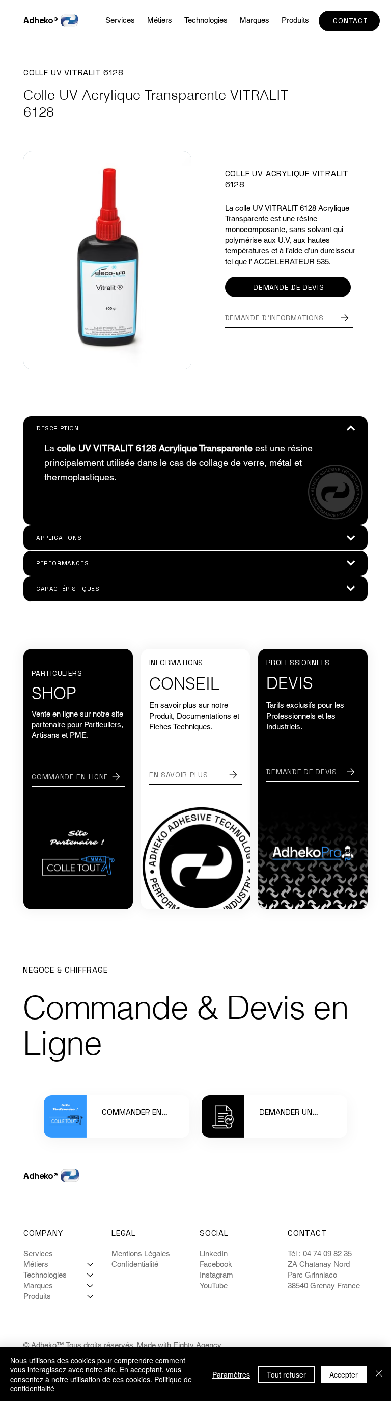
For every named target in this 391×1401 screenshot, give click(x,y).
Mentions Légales (140, 1253)
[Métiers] (90, 1264)
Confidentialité (134, 1264)
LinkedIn (214, 1253)
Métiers (35, 1264)
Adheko (38, 20)
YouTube (214, 1285)
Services (38, 1253)
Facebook (216, 1264)
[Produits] (90, 1296)
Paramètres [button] (231, 1374)
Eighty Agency (197, 1345)
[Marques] (90, 1285)
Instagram (216, 1274)
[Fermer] (379, 1374)
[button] (206, 20)
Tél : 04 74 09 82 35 (321, 1253)
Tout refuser (286, 1374)
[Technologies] (90, 1274)
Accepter (343, 1374)
